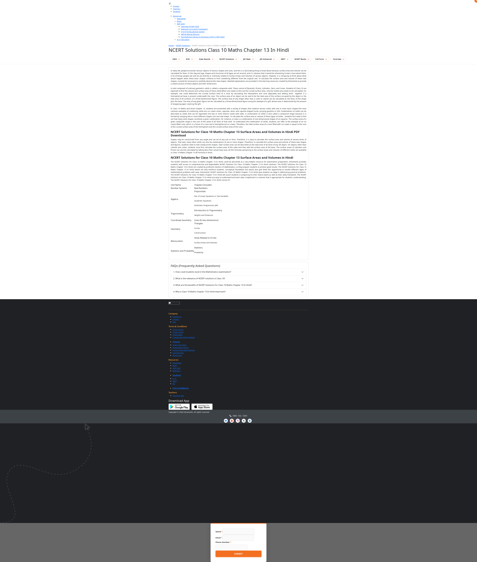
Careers (176, 319)
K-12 (174, 378)
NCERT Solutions (183, 45)
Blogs (179, 21)
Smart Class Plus (179, 345)
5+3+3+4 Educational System (193, 32)
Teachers (176, 9)
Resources (177, 16)
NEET (283, 59)
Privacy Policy (178, 332)
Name (219, 531)
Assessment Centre (181, 347)
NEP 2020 (181, 24)
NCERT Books (300, 59)
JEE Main (247, 59)
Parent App (177, 355)
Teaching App (178, 396)
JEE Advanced (266, 59)
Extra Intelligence (181, 388)
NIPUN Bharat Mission (190, 34)
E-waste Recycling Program (184, 337)
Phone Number (223, 542)
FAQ (174, 322)
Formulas (337, 59)
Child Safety (177, 335)
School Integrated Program (184, 350)
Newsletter (181, 19)
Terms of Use (178, 329)
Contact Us (177, 317)
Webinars (176, 371)
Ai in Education (183, 39)
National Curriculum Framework (194, 29)
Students (176, 11)
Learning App (178, 353)
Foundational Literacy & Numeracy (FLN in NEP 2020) (203, 37)
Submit (238, 553)
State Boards (204, 59)
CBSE (174, 59)
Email (219, 537)
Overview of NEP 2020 (190, 26)
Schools (176, 6)
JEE (174, 384)
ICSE (188, 59)
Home (171, 45)
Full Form (319, 59)
